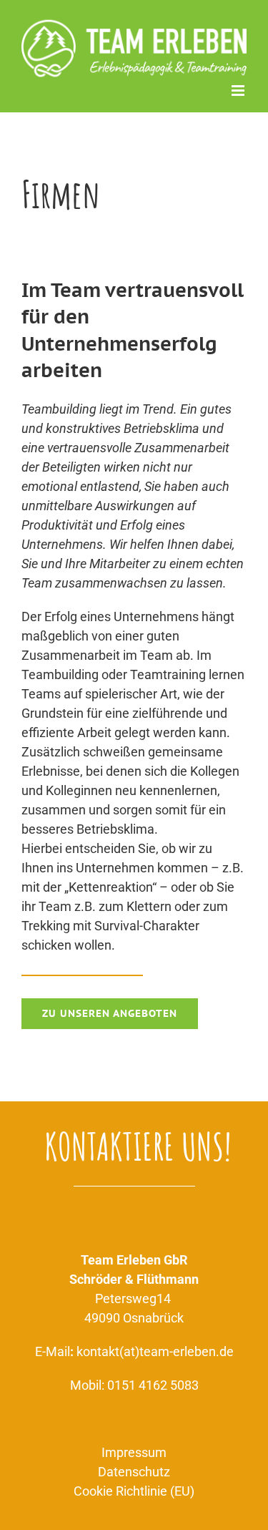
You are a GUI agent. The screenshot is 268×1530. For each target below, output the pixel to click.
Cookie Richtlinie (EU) (134, 1491)
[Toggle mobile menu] (239, 90)
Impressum (134, 1452)
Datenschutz (134, 1471)
